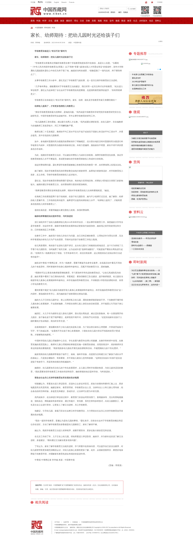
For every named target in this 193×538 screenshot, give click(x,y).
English (56, 2)
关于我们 (57, 522)
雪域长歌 (134, 242)
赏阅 (136, 162)
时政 (39, 21)
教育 (129, 21)
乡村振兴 (143, 21)
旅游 (62, 21)
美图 (94, 21)
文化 (50, 21)
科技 (106, 21)
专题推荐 (140, 53)
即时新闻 (47, 28)
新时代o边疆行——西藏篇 (141, 245)
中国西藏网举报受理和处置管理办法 (92, 522)
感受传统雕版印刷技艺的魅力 (143, 149)
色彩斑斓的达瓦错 (138, 188)
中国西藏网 (39, 28)
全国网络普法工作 (139, 89)
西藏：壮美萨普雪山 (139, 199)
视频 (100, 21)
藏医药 (69, 21)
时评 (44, 21)
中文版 (33, 2)
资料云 (158, 21)
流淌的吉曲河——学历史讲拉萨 (143, 238)
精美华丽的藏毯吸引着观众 (142, 145)
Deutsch (63, 2)
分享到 (160, 41)
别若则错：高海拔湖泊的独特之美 (144, 192)
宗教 (88, 21)
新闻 (33, 21)
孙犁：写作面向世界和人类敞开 (143, 274)
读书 (112, 21)
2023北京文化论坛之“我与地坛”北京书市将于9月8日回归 (145, 285)
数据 (123, 21)
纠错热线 (75, 522)
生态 (135, 21)
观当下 (145, 132)
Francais (71, 2)
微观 (117, 21)
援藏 (56, 21)
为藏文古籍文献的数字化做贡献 (143, 138)
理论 (76, 21)
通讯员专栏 (136, 78)
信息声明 (66, 522)
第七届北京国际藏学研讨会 (142, 85)
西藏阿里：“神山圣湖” (145, 182)
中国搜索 (159, 2)
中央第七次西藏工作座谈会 (142, 74)
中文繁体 (48, 2)
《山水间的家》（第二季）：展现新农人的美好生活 (145, 278)
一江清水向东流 (137, 249)
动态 (151, 21)
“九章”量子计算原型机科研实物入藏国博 (145, 271)
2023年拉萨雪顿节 (139, 82)
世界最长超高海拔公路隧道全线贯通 (145, 142)
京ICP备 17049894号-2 (93, 533)
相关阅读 (41, 502)
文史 (82, 21)
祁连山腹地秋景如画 (139, 195)
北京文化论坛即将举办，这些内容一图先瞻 (145, 282)
